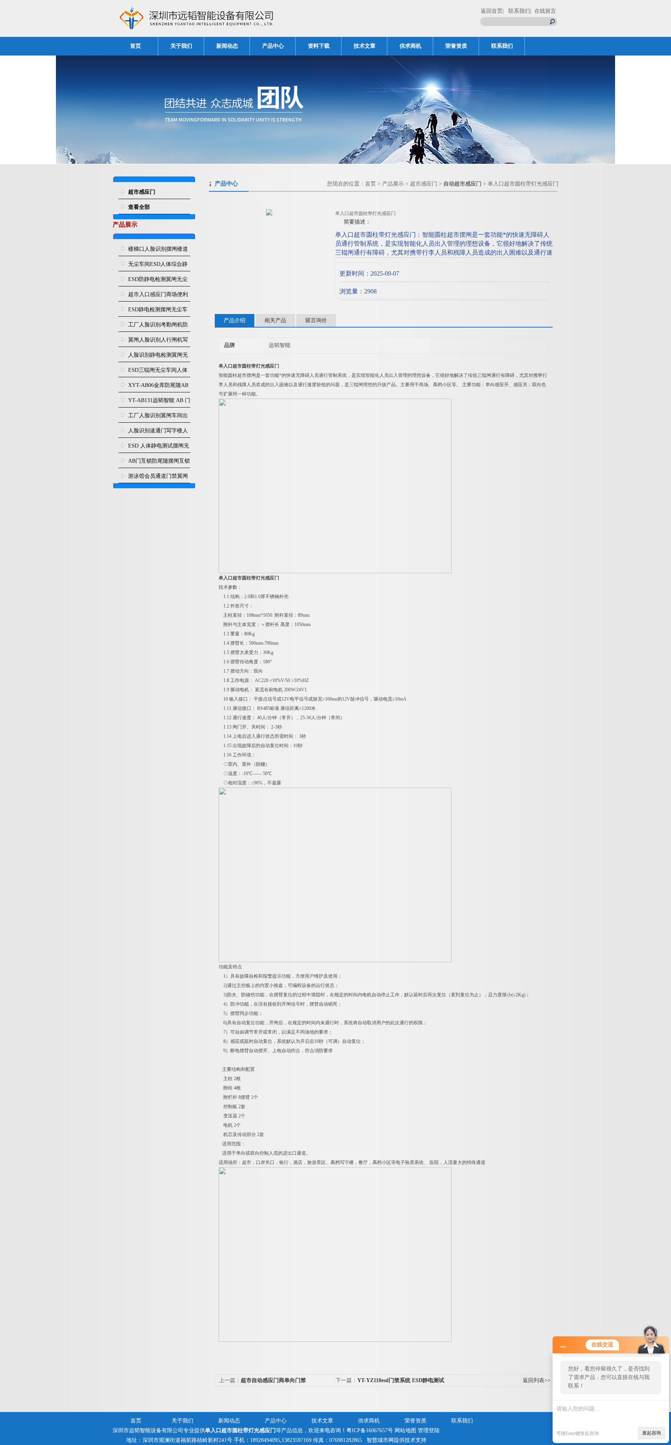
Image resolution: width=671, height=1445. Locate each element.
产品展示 (393, 184)
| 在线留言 (543, 11)
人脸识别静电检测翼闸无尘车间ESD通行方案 (158, 357)
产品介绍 (234, 320)
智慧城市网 (380, 1440)
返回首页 (491, 11)
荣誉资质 (456, 46)
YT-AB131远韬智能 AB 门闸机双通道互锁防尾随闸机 (159, 402)
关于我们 (181, 46)
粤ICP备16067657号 (369, 1430)
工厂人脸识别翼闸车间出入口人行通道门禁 (158, 418)
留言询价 (316, 320)
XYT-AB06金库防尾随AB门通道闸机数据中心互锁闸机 (158, 387)
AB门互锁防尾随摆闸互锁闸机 (159, 463)
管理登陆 (429, 1430)
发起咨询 (651, 1433)
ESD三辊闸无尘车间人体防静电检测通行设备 (158, 372)
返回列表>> (537, 1380)
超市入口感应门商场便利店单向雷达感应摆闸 (158, 296)
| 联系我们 (516, 11)
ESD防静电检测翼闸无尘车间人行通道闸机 (158, 281)
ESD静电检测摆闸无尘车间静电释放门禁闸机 (158, 312)
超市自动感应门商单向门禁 (273, 1380)
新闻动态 (227, 46)
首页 (135, 46)
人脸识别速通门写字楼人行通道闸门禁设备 (158, 433)
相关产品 (275, 320)
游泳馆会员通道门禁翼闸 (158, 476)
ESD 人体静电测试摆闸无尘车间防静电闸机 (158, 448)
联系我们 (502, 46)
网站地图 (405, 1430)
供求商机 (410, 46)
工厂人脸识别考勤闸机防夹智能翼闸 (158, 327)
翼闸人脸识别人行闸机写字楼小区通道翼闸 (158, 342)
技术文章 (364, 46)
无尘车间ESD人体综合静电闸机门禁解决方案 (158, 266)
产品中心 (273, 46)
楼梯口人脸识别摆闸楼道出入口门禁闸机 (158, 251)
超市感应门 (423, 184)
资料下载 (319, 46)
